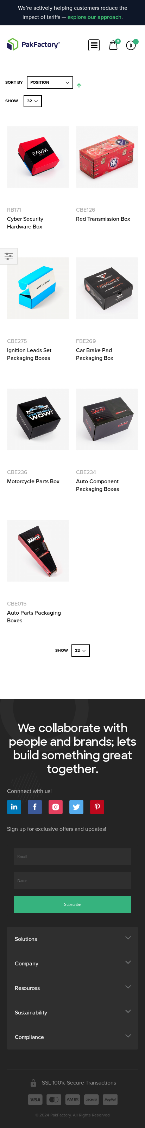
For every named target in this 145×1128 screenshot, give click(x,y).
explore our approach (94, 17)
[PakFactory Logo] (33, 44)
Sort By (14, 82)
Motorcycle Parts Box (33, 481)
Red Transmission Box (103, 219)
